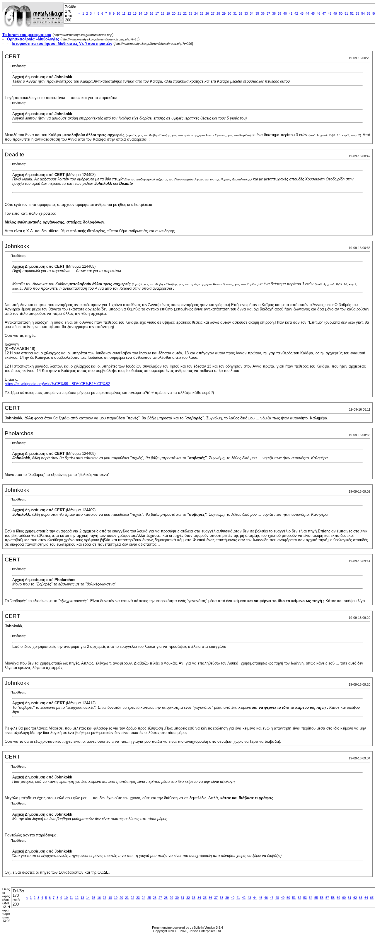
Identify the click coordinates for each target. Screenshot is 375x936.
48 (329, 13)
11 (123, 13)
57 (327, 897)
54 (363, 13)
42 (296, 13)
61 (349, 897)
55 (368, 13)
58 (333, 897)
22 (185, 13)
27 (212, 13)
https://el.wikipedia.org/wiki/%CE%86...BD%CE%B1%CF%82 (57, 384)
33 (246, 13)
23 (190, 13)
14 (140, 13)
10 (118, 13)
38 (274, 13)
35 (257, 13)
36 (263, 13)
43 (302, 13)
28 (218, 13)
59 (338, 897)
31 (235, 13)
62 (355, 897)
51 (346, 13)
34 (251, 13)
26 (207, 13)
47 (324, 13)
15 (146, 13)
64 (366, 897)
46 (318, 13)
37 (268, 13)
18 (162, 13)
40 (285, 13)
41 (290, 13)
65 (372, 897)
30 (229, 13)
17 (157, 13)
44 (307, 13)
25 (201, 13)
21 (179, 13)
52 (352, 13)
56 (321, 897)
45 (313, 13)
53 (357, 13)
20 (173, 13)
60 (344, 897)
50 (340, 13)
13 (135, 13)
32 (240, 13)
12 (129, 13)
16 (151, 13)
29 (224, 13)
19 (168, 13)
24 (196, 13)
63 (360, 897)
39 (279, 13)
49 (335, 13)
